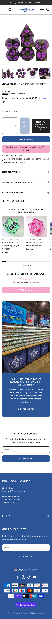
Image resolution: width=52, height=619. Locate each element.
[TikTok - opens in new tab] (29, 577)
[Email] (22, 201)
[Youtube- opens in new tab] (34, 577)
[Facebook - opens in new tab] (17, 577)
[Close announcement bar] (49, 2)
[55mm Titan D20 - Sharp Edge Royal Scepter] (13, 226)
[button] (4, 10)
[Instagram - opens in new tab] (23, 577)
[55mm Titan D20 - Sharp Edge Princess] (36, 226)
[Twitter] (8, 201)
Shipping (5, 94)
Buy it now (26, 139)
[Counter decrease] (4, 125)
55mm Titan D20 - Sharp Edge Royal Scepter (10, 245)
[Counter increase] (15, 125)
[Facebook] (3, 201)
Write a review (26, 290)
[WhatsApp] (17, 201)
